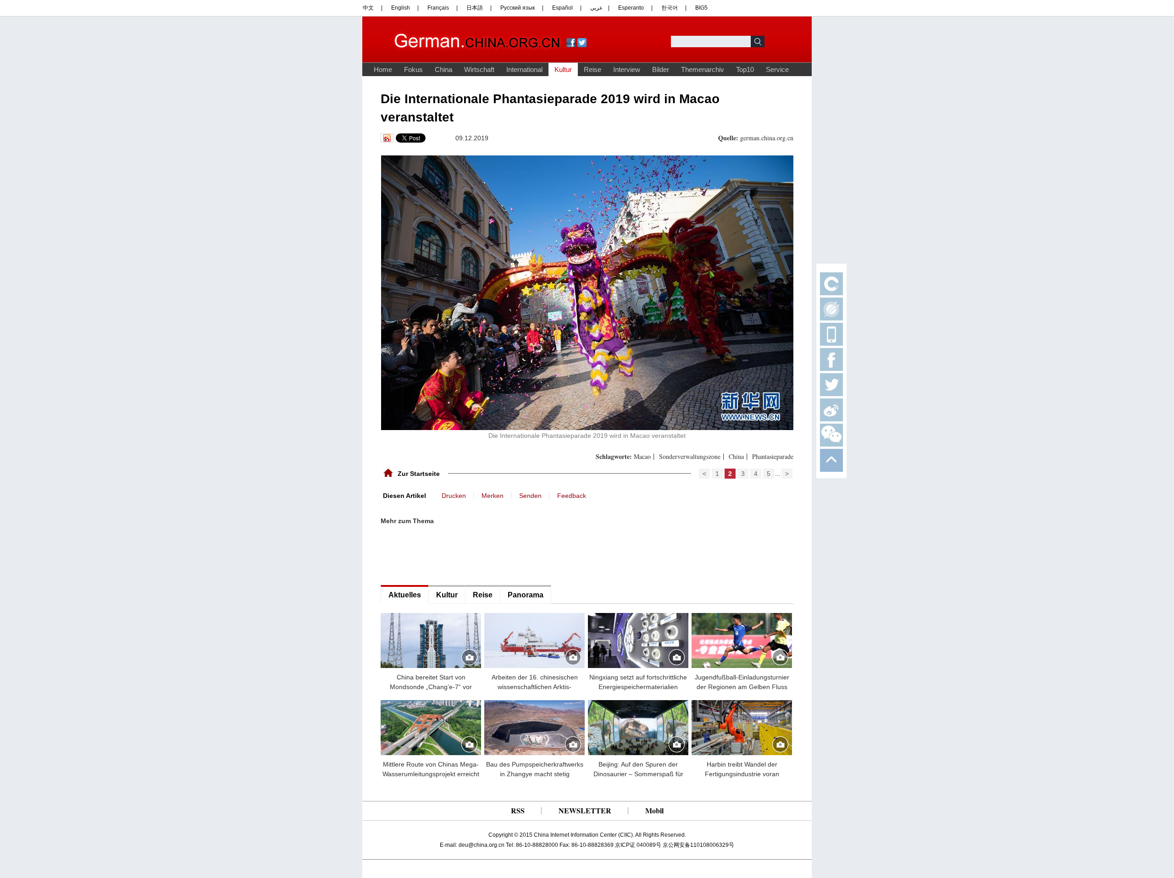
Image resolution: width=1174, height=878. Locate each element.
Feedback (571, 495)
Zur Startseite (419, 473)
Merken (493, 495)
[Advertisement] (449, 555)
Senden (530, 495)
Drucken (454, 495)
